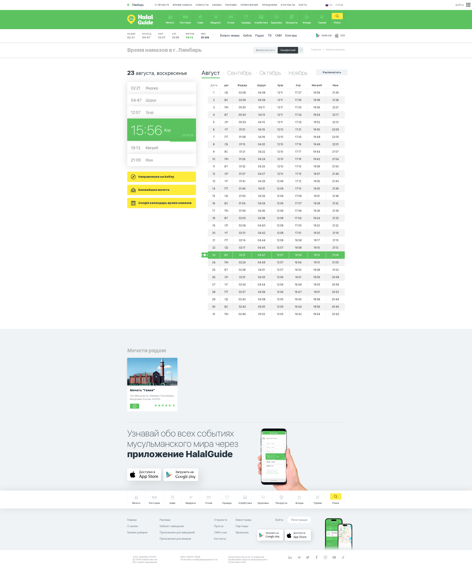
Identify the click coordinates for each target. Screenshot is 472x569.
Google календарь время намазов (165, 203)
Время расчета (265, 50)
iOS (342, 35)
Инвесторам (243, 519)
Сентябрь (240, 72)
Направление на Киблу (156, 176)
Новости (202, 5)
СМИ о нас (220, 532)
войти (460, 5)
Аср (175, 36)
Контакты (288, 5)
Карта (303, 5)
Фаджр (131, 36)
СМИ (278, 35)
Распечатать (332, 72)
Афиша (217, 5)
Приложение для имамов (175, 538)
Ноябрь (298, 72)
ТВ (270, 35)
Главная (316, 49)
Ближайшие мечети (153, 190)
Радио (259, 35)
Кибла (247, 35)
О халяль (132, 526)
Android (327, 35)
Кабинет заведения (172, 526)
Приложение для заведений (177, 532)
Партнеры (242, 526)
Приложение (249, 5)
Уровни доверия (137, 532)
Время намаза (182, 5)
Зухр (162, 36)
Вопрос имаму (230, 35)
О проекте (162, 5)
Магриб (190, 36)
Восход (147, 36)
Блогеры (291, 35)
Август (211, 72)
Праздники (269, 5)
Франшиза (242, 532)
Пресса (218, 526)
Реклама (231, 5)
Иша (205, 36)
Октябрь (271, 72)
